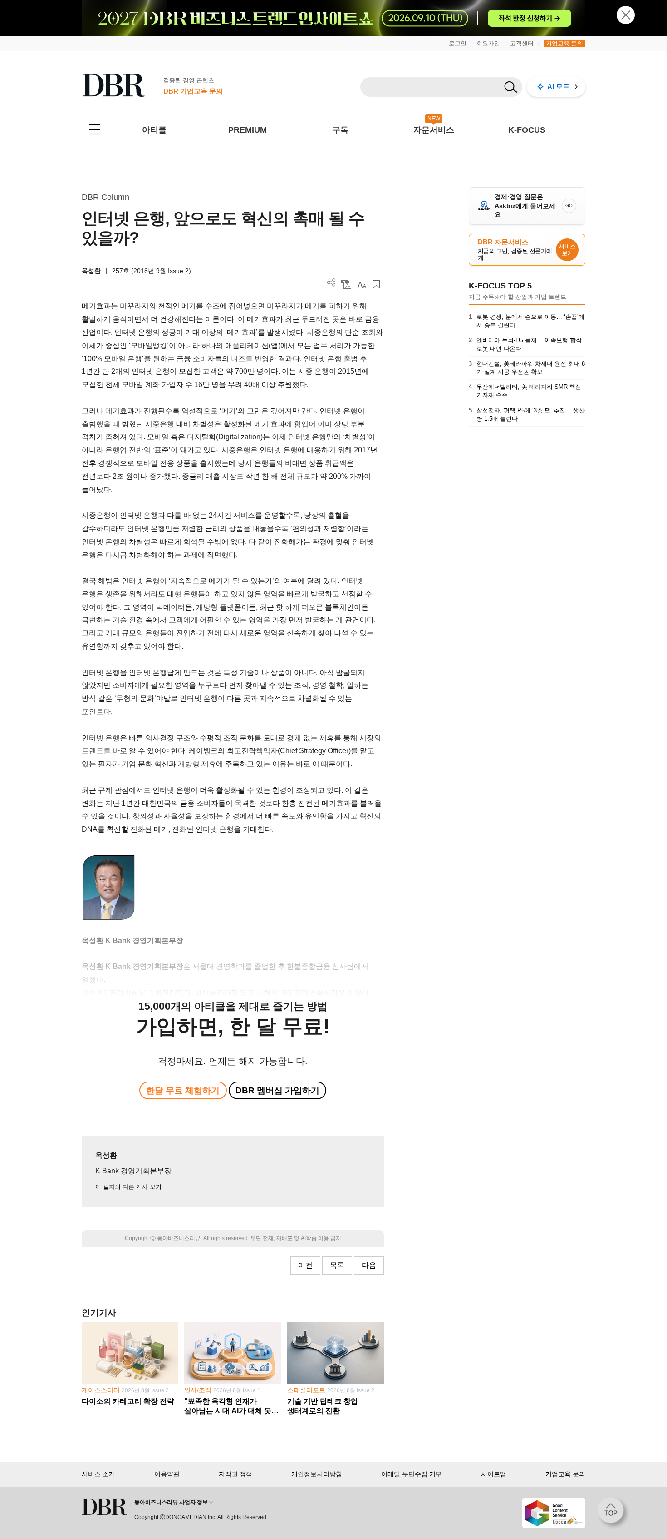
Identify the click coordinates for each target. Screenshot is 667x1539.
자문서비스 (433, 129)
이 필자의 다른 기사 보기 (128, 1186)
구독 (340, 129)
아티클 (154, 129)
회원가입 (488, 43)
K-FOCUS (526, 129)
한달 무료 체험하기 (183, 1090)
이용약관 (167, 1474)
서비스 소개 (98, 1474)
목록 (337, 1265)
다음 (369, 1265)
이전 (305, 1265)
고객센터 (522, 43)
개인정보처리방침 (316, 1474)
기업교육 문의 (564, 43)
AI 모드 (558, 86)
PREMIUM (247, 129)
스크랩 (376, 284)
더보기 (331, 282)
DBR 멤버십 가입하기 (277, 1090)
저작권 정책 (235, 1474)
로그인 (457, 43)
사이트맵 (493, 1474)
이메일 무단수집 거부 (411, 1474)
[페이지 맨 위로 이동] (613, 1513)
